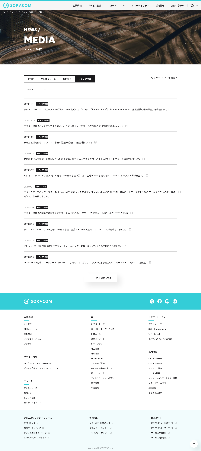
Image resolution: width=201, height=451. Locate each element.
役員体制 (28, 333)
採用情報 (152, 351)
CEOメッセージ (30, 329)
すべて (30, 79)
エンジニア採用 (155, 368)
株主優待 (95, 348)
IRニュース (96, 333)
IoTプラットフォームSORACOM (37, 363)
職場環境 (152, 388)
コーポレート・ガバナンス (102, 329)
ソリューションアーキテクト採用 (162, 378)
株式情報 (95, 353)
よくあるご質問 (98, 363)
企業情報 (28, 317)
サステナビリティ (157, 317)
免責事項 (95, 388)
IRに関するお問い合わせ (101, 368)
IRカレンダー (97, 358)
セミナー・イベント (32, 402)
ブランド (28, 343)
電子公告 (95, 383)
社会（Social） (155, 333)
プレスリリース (48, 79)
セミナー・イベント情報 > (164, 77)
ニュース (13, 11)
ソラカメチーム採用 (157, 383)
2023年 (40, 11)
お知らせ (67, 79)
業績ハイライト (98, 338)
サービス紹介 (30, 356)
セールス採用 (154, 373)
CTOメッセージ (155, 363)
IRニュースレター (98, 373)
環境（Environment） (158, 329)
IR (92, 317)
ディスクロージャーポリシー (103, 378)
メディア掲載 (27, 11)
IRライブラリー (98, 343)
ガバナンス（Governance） (160, 338)
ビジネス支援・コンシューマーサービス (41, 368)
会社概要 (28, 324)
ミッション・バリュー (33, 338)
